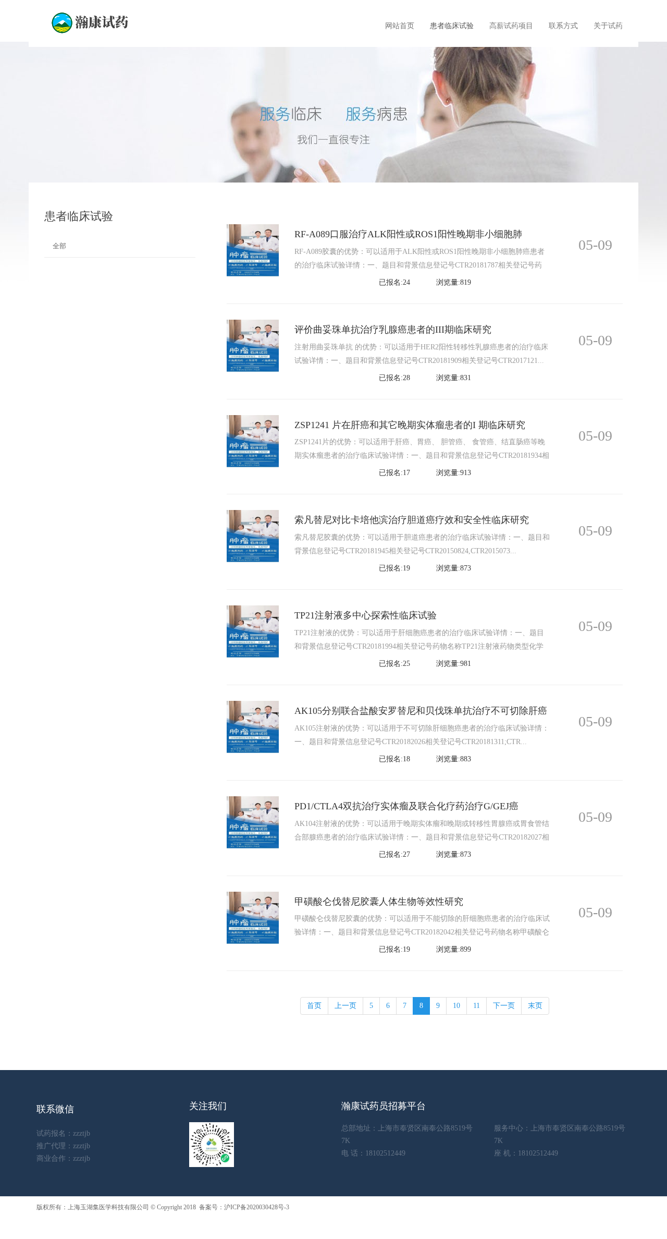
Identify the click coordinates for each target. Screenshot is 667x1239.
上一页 (345, 1006)
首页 (314, 1006)
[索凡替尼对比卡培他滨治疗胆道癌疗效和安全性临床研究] (253, 536)
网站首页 (399, 26)
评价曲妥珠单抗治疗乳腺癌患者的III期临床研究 (392, 329)
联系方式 (563, 26)
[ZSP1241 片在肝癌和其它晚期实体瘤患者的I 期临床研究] (253, 440)
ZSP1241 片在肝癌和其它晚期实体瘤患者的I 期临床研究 (409, 425)
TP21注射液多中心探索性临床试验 (365, 615)
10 (456, 1006)
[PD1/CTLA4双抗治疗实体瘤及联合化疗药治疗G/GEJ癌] (253, 821)
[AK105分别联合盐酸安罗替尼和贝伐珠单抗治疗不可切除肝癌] (253, 726)
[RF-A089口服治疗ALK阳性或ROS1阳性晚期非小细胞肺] (253, 249)
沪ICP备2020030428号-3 (256, 1207)
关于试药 (608, 26)
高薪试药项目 (511, 26)
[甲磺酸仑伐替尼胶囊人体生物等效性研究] (253, 917)
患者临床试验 (452, 26)
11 (476, 1006)
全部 (59, 246)
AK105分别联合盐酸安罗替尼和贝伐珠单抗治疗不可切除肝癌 (420, 711)
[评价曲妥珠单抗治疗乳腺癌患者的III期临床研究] (253, 345)
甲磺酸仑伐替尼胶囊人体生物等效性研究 (378, 901)
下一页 (504, 1006)
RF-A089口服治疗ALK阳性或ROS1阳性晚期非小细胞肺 (408, 234)
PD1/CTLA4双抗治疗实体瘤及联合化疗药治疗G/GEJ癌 (406, 806)
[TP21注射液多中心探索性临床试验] (253, 631)
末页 (535, 1006)
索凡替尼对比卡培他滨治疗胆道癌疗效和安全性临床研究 (411, 520)
